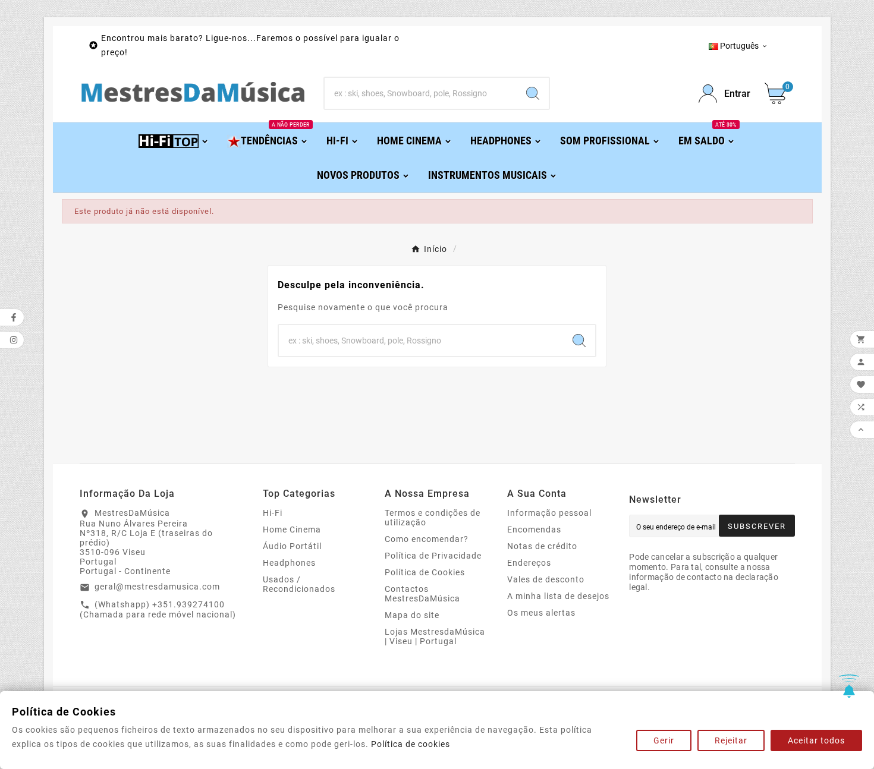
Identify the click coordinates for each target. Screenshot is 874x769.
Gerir (663, 740)
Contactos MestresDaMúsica (422, 593)
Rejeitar (731, 740)
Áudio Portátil (292, 546)
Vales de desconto (545, 579)
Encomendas (534, 529)
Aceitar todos (816, 740)
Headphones (289, 563)
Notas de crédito (542, 546)
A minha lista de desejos (558, 596)
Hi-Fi (272, 513)
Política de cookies (410, 744)
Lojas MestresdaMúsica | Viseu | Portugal (435, 636)
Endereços (529, 563)
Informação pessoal (549, 513)
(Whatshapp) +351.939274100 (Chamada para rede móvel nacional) (158, 610)
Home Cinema (292, 529)
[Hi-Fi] (174, 140)
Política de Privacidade (433, 555)
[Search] (532, 93)
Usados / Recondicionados (299, 584)
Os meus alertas (541, 612)
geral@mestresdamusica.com (157, 586)
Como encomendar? (427, 539)
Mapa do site (412, 615)
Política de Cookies (425, 572)
